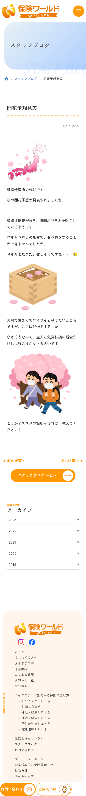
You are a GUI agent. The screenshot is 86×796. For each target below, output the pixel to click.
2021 (12, 542)
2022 (12, 530)
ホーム (19, 652)
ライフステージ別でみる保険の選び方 (42, 695)
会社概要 (21, 685)
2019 (12, 564)
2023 (12, 519)
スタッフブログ (25, 78)
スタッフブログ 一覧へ (37, 475)
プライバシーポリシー (31, 759)
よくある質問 (24, 674)
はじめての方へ (26, 657)
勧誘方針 (21, 770)
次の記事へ (70, 460)
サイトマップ (24, 776)
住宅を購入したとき (36, 718)
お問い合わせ (24, 750)
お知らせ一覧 (24, 680)
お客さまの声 (24, 663)
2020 (13, 553)
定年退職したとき (34, 729)
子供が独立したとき (36, 723)
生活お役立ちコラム (29, 738)
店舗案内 (21, 669)
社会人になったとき (36, 701)
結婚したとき (31, 706)
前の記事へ (16, 460)
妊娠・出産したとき (36, 712)
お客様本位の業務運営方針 (34, 764)
